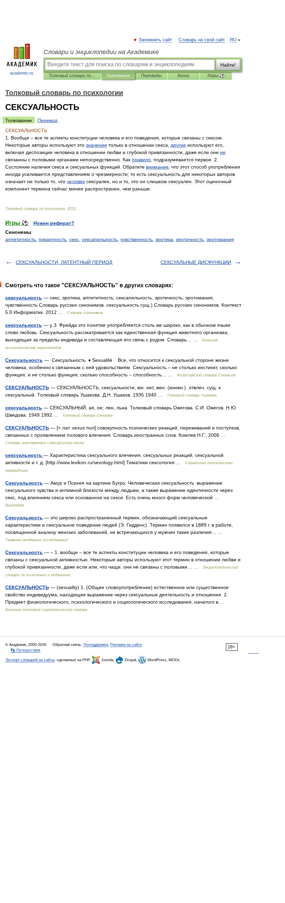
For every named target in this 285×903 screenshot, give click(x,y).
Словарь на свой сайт (202, 39)
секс (74, 239)
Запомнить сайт (155, 39)
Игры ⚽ (216, 75)
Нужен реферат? (53, 223)
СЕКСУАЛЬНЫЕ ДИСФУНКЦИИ (196, 262)
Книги (183, 75)
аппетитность (20, 239)
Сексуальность (24, 360)
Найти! (228, 65)
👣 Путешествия (25, 650)
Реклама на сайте (126, 644)
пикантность (52, 239)
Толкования (118, 75)
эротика (164, 239)
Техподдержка (95, 644)
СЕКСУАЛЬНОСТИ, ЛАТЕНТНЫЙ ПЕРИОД (64, 262)
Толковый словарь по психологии (72, 75)
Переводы (151, 75)
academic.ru (21, 73)
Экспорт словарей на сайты (30, 660)
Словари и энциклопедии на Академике (101, 52)
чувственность (136, 239)
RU (233, 39)
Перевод (47, 120)
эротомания (220, 239)
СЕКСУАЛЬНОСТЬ (27, 387)
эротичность (190, 239)
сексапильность (99, 239)
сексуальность (23, 297)
